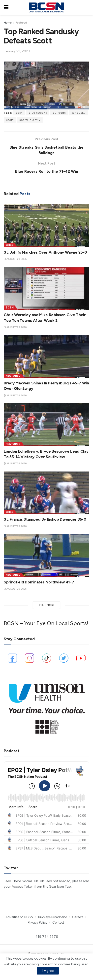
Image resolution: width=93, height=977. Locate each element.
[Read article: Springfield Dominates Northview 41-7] (46, 555)
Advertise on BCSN (19, 917)
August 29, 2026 (16, 259)
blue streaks (38, 112)
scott (10, 120)
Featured (21, 22)
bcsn (19, 112)
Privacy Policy (37, 922)
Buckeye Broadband (52, 917)
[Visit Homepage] (46, 7)
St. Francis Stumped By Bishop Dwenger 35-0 (45, 519)
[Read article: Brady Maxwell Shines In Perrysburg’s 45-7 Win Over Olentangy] (46, 356)
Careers (77, 917)
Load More (46, 605)
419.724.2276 (46, 937)
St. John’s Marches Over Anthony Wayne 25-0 (45, 252)
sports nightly (29, 120)
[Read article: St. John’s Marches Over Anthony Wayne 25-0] (46, 225)
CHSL (9, 245)
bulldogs (59, 112)
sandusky (78, 112)
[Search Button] (86, 7)
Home (8, 22)
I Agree (48, 971)
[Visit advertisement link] (46, 706)
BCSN (10, 307)
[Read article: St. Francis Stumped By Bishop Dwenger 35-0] (46, 493)
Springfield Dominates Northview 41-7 (39, 582)
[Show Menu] (6, 7)
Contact (58, 922)
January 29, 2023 (17, 51)
